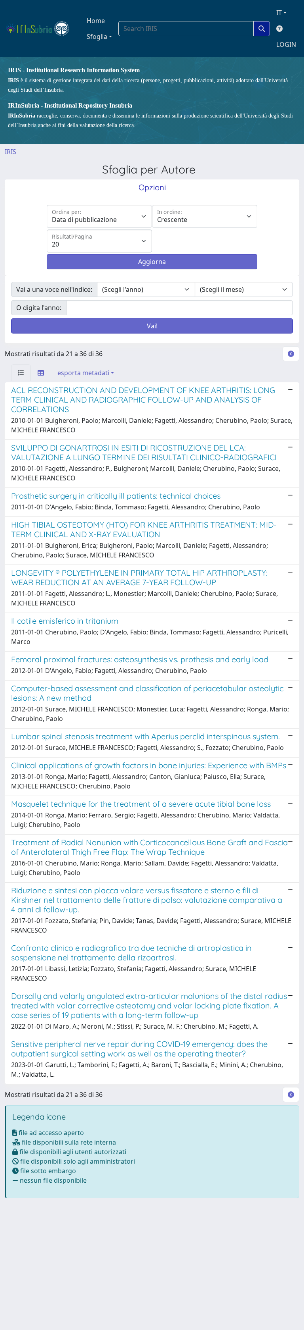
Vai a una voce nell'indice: (54, 289)
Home (96, 20)
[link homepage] (41, 28)
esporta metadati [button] (83, 372)
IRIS (10, 151)
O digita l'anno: (38, 307)
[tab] (21, 372)
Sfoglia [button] (97, 36)
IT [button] (279, 12)
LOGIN (286, 44)
